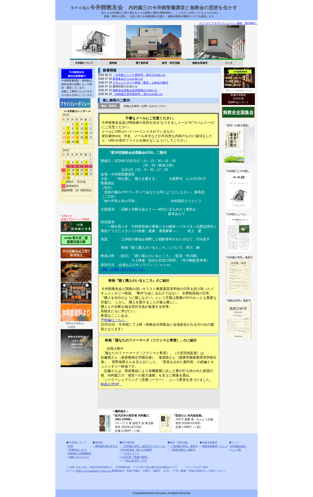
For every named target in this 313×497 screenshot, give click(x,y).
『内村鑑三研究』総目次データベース (143, 446)
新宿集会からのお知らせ (128, 78)
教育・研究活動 (171, 62)
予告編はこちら (114, 320)
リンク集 (236, 449)
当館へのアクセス (79, 457)
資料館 (113, 62)
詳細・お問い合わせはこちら (123, 269)
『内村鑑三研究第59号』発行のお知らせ (138, 94)
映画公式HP (112, 384)
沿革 (70, 446)
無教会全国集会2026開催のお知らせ (135, 90)
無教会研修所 (200, 62)
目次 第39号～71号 (136, 460)
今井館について (84, 62)
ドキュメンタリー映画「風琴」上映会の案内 (140, 82)
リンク (229, 62)
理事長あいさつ (78, 449)
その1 (128, 453)
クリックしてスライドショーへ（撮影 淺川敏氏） (228, 23)
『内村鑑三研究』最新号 (184, 446)
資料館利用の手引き (106, 446)
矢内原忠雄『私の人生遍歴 (136, 449)
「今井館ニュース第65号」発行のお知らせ (139, 75)
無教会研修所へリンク (215, 446)
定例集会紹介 (238, 446)
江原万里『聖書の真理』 (135, 457)
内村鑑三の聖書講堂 (79, 453)
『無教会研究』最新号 (182, 449)
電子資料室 (142, 62)
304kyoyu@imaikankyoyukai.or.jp (93, 470)
